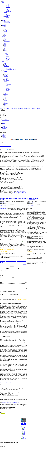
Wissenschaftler (8, 58)
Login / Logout (6, 78)
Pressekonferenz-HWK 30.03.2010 (11, 69)
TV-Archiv (5, 63)
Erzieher (7, 54)
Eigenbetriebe (6, 76)
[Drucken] (2, 202)
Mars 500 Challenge (7, 22)
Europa (5, 33)
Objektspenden (6, 104)
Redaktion (7, 9)
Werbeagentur (8, 14)
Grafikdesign (8, 8)
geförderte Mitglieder (9, 87)
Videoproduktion (8, 11)
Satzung (7, 83)
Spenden (5, 71)
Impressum (5, 100)
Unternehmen (8, 89)
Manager (7, 60)
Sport (6, 19)
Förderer (5, 73)
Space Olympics (6, 23)
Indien (5, 28)
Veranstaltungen (8, 15)
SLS (4, 27)
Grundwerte (6, 94)
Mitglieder (5, 86)
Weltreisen (5, 32)
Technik (5, 3)
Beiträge (5, 98)
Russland (5, 31)
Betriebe (5, 35)
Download (5, 65)
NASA (5, 26)
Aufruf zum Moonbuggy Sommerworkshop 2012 (32, 199)
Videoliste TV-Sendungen (4, 329)
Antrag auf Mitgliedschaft (9, 82)
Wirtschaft (5, 12)
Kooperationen (6, 75)
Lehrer (7, 55)
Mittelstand (5, 44)
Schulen (5, 49)
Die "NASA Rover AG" (5, 146)
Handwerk (7, 5)
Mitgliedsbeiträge (8, 84)
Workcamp (4, 150)
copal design (2, 447)
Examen (5, 24)
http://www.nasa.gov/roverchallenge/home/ (20, 192)
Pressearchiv (6, 62)
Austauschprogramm (7, 41)
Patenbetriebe (6, 74)
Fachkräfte (5, 53)
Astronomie (7, 17)
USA (5, 34)
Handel (5, 46)
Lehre (5, 39)
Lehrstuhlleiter (8, 57)
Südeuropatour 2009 (9, 67)
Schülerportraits (6, 80)
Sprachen (7, 10)
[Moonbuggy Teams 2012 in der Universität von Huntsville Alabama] (3, 270)
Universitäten (6, 51)
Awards (5, 93)
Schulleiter (7, 56)
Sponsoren (5, 72)
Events (1, 150)
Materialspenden (6, 102)
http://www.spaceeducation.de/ (20, 191)
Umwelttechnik (8, 7)
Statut (7, 85)
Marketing (7, 13)
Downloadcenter (6, 66)
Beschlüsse (5, 97)
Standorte (5, 81)
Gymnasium (6, 38)
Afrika (5, 29)
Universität (5, 40)
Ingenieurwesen (8, 18)
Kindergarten (6, 48)
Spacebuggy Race (6, 21)
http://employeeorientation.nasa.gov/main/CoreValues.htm (10, 402)
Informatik (7, 6)
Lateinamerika (6, 30)
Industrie (5, 45)
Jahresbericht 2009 (8, 68)
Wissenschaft (6, 16)
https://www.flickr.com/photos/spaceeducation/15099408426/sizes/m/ (16, 194)
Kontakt (5, 99)
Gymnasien (5, 50)
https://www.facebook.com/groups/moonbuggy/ (7, 382)
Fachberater (7, 90)
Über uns (5, 79)
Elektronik (7, 4)
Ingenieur (7, 59)
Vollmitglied (7, 88)
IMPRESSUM (2, 439)
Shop (5, 105)
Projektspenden (6, 103)
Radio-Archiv (6, 64)
